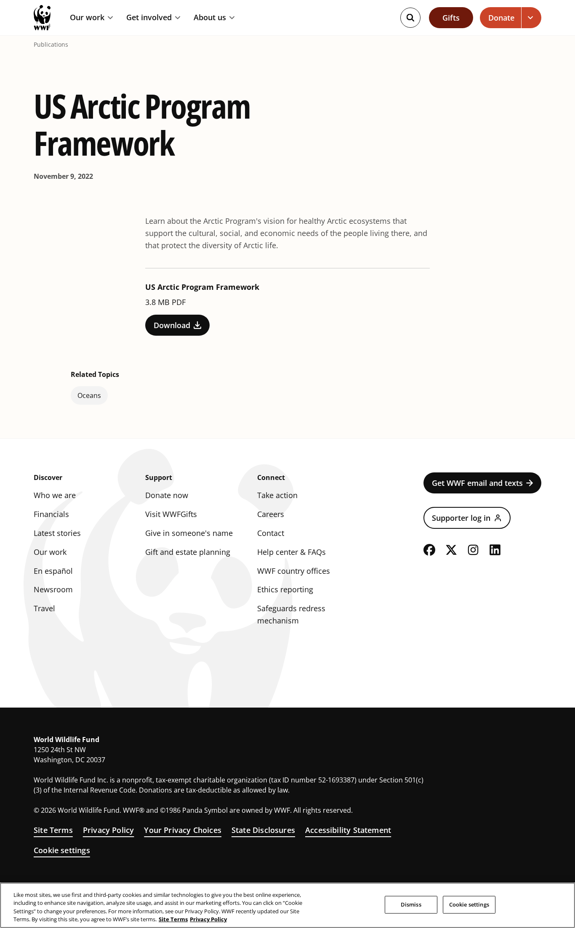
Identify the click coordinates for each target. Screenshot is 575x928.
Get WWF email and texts (477, 483)
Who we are (55, 495)
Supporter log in (461, 518)
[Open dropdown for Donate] (531, 17)
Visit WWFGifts (171, 514)
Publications (51, 45)
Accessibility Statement (348, 830)
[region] (287, 905)
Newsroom (53, 589)
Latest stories (57, 533)
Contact (270, 533)
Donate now (166, 495)
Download (172, 325)
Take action (277, 495)
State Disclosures (263, 830)
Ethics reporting (285, 589)
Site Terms (53, 830)
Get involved (149, 17)
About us (210, 17)
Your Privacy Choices (182, 830)
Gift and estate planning (187, 552)
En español (53, 571)
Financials (51, 514)
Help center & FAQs (291, 552)
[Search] (410, 18)
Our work (87, 17)
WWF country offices (293, 571)
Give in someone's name (189, 533)
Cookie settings (62, 850)
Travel (44, 608)
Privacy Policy (108, 830)
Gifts (451, 18)
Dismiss (411, 904)
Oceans (89, 395)
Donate (501, 18)
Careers (270, 514)
